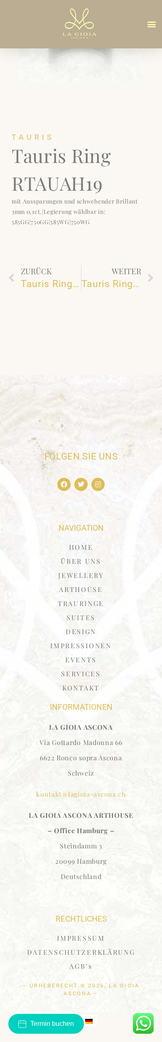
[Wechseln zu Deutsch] (89, 1020)
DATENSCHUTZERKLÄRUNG (81, 952)
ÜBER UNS (81, 561)
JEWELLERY (80, 575)
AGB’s (81, 966)
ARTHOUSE (81, 589)
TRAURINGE (81, 603)
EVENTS (81, 659)
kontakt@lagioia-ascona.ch (81, 794)
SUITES (81, 617)
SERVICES (81, 673)
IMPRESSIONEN (80, 645)
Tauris (33, 137)
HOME (81, 547)
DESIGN (81, 631)
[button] (152, 24)
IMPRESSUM (81, 938)
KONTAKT (81, 687)
